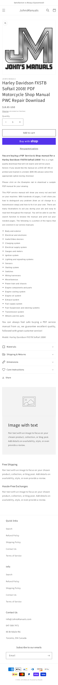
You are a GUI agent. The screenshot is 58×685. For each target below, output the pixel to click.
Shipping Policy (13, 542)
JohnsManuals (25, 680)
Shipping (5, 111)
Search (9, 528)
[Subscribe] (48, 655)
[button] (3, 10)
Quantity (6, 116)
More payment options (29, 148)
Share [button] (8, 377)
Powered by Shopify (36, 680)
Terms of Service (14, 555)
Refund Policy (12, 535)
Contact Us (11, 549)
